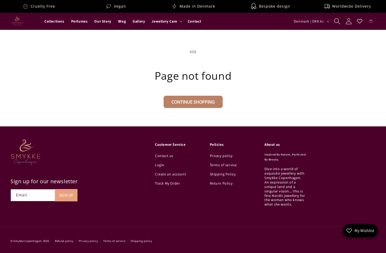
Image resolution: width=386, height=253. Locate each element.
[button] (166, 21)
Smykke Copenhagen (27, 241)
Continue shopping (193, 102)
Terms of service (223, 165)
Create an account (170, 174)
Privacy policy (221, 155)
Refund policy (64, 241)
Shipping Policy (223, 174)
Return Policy (221, 183)
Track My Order (167, 183)
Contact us (164, 155)
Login (159, 165)
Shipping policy (141, 241)
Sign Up (66, 195)
